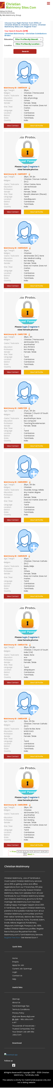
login (25, 166)
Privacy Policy (18, 1013)
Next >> (31, 854)
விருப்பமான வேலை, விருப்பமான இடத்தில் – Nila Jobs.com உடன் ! (23, 1019)
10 (25, 854)
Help (14, 979)
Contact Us (17, 975)
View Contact (12, 125)
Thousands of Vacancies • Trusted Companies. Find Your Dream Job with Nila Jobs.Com (23, 1030)
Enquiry (15, 961)
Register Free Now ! (12, 937)
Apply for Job (18, 965)
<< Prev (13, 851)
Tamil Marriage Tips (20, 1006)
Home (15, 958)
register (33, 166)
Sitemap (16, 999)
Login (14, 972)
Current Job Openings (22, 968)
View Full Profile (36, 125)
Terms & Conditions (21, 1009)
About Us (16, 1002)
